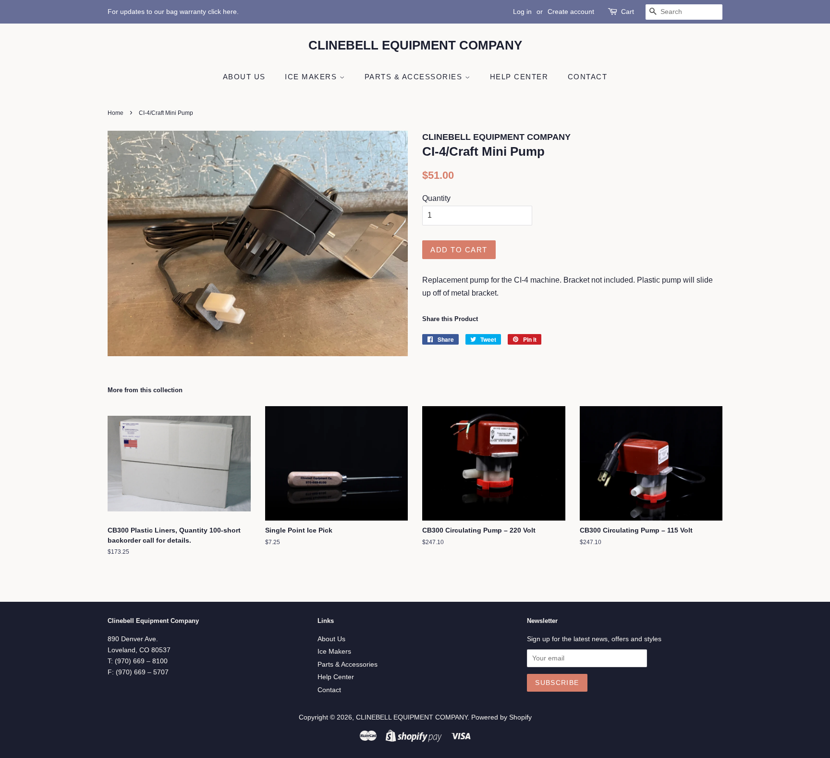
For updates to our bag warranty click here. (173, 11)
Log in (522, 11)
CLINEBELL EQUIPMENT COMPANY (415, 45)
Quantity (436, 198)
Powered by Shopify (501, 717)
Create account (571, 11)
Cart (627, 11)
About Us (244, 77)
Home (115, 113)
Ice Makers (312, 77)
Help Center (519, 77)
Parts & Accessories (415, 77)
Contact (588, 77)
